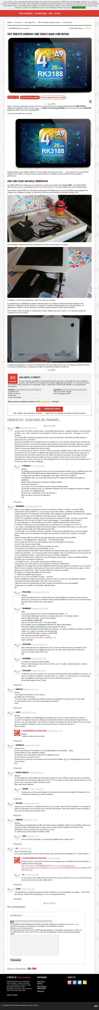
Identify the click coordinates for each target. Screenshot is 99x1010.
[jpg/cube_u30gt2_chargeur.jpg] (49, 272)
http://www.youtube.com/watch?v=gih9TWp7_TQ (38, 638)
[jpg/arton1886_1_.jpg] (49, 143)
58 (90, 101)
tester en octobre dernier (44, 187)
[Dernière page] (54, 104)
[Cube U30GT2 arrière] (49, 339)
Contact (9, 995)
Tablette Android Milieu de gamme (53, 97)
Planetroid (40, 991)
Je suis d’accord (78, 8)
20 (51, 426)
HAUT (96, 1006)
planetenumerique (24, 28)
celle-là (71, 878)
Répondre (18, 502)
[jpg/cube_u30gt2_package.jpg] (49, 218)
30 (54, 426)
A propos (15, 995)
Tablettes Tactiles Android (30, 97)
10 (47, 426)
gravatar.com (74, 924)
